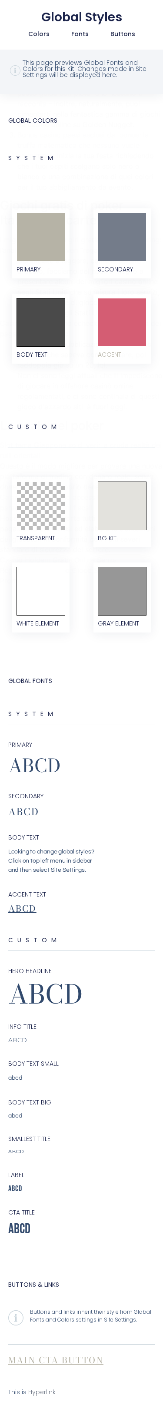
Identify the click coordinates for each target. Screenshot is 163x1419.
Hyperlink (42, 1392)
